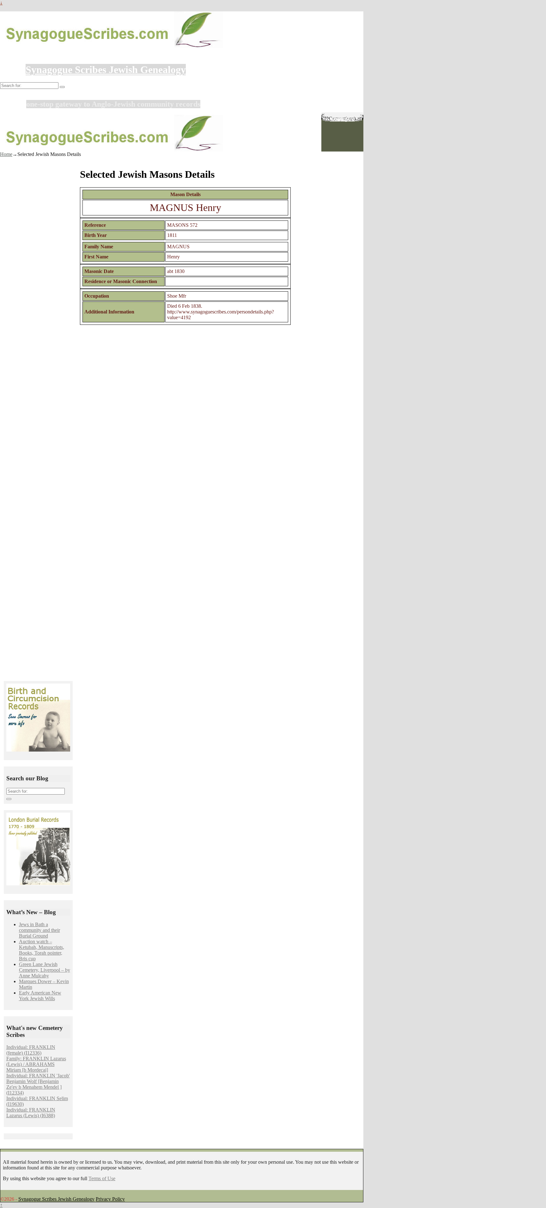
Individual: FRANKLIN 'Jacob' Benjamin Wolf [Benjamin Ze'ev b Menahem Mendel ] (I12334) (38, 1084)
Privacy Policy (110, 1199)
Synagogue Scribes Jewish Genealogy (106, 69)
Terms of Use (101, 1178)
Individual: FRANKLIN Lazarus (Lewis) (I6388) (30, 1112)
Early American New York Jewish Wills (40, 995)
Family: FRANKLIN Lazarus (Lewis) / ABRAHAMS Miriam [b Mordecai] (36, 1064)
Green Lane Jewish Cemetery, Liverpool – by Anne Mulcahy (44, 970)
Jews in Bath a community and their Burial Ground (39, 930)
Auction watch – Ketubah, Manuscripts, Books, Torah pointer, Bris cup (41, 950)
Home (6, 154)
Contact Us (342, 119)
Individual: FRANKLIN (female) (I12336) (30, 1050)
